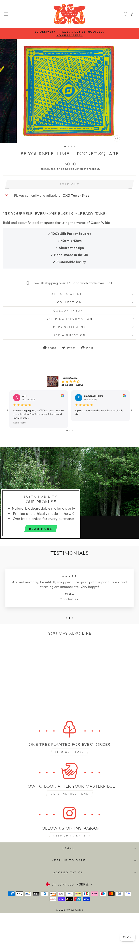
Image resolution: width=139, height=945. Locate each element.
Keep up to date (69, 835)
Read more (40, 529)
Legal (68, 848)
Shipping (63, 168)
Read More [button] (19, 422)
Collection (69, 302)
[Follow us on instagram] (69, 813)
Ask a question (69, 335)
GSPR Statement (69, 327)
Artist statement (69, 294)
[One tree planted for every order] (69, 729)
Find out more (69, 751)
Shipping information (69, 318)
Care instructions (69, 793)
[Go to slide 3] (72, 430)
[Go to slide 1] (67, 430)
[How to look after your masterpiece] (69, 771)
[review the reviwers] (62, 396)
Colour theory (69, 310)
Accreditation (68, 872)
